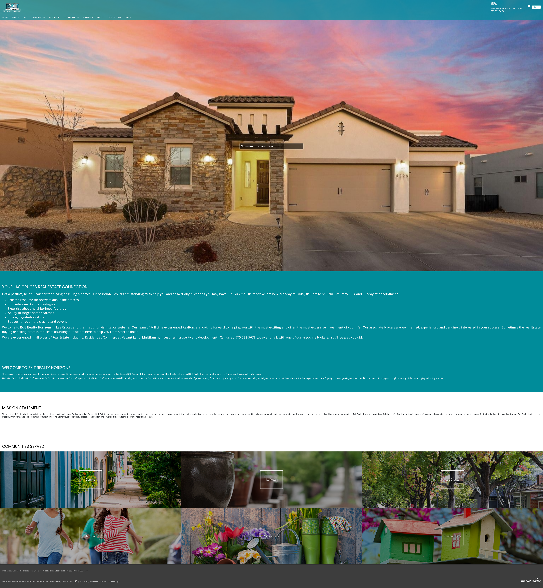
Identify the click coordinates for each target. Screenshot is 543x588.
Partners (88, 17)
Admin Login (114, 581)
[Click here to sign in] (529, 7)
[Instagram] (492, 4)
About (100, 17)
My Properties (72, 17)
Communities (38, 17)
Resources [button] (54, 17)
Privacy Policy (55, 581)
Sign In (536, 7)
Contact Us (114, 17)
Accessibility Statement (89, 581)
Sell (25, 17)
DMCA (128, 17)
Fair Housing (68, 581)
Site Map (103, 581)
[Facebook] (495, 4)
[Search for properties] (242, 146)
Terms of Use (42, 581)
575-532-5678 (497, 11)
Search (15, 17)
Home (5, 17)
